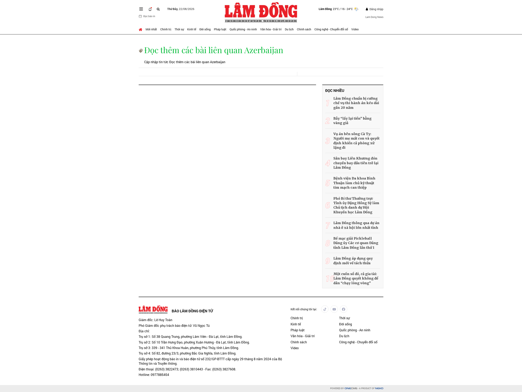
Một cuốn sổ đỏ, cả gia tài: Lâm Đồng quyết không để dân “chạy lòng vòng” (355, 278)
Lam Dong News (374, 17)
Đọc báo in (149, 16)
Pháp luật (220, 29)
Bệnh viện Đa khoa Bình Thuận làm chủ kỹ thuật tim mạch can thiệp (354, 182)
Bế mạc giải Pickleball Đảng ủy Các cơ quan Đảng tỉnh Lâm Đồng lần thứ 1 (355, 243)
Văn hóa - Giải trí (271, 29)
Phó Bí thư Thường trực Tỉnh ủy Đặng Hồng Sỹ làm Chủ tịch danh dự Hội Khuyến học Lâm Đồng (356, 205)
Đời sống (205, 29)
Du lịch (289, 29)
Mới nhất (151, 29)
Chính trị (165, 29)
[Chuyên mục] (141, 9)
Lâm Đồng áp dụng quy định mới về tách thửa (353, 260)
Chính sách (304, 29)
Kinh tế (191, 29)
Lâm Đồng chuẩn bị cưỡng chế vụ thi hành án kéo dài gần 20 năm (356, 103)
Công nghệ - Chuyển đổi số (331, 29)
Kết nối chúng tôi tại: (304, 309)
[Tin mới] (150, 9)
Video (355, 29)
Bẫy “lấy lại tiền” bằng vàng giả (352, 120)
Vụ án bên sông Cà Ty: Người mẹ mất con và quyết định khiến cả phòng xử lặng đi (356, 141)
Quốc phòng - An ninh (243, 29)
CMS (351, 388)
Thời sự (179, 29)
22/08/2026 (180, 9)
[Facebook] (343, 309)
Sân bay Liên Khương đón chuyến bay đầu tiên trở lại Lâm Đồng (355, 163)
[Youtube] (334, 309)
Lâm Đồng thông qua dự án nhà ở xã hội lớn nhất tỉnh (356, 225)
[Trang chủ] (141, 29)
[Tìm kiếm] (158, 9)
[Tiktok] (324, 309)
